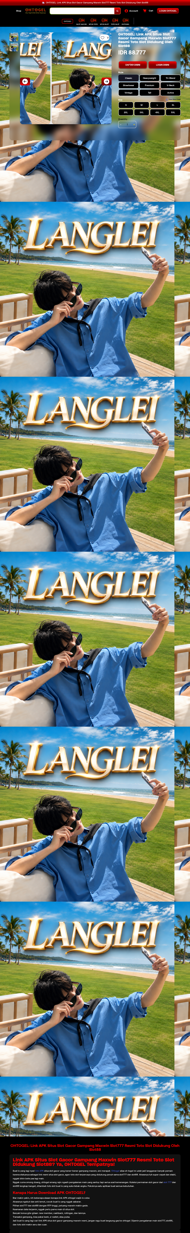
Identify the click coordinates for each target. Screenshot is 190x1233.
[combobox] (82, 11)
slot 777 (168, 1182)
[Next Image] (107, 81)
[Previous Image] (25, 81)
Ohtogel (115, 1171)
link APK (39, 1171)
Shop (18, 11)
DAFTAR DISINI (132, 65)
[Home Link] (35, 11)
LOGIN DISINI (162, 65)
